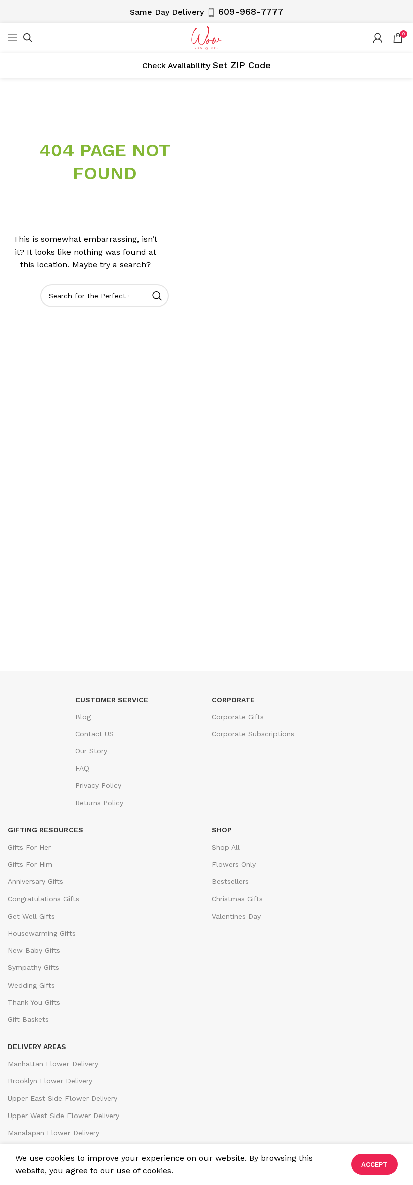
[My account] (378, 38)
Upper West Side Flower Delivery (63, 1115)
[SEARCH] (157, 295)
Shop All (226, 847)
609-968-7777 (250, 11)
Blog (83, 717)
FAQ (82, 768)
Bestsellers (230, 881)
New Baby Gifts (34, 950)
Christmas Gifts (237, 899)
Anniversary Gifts (35, 881)
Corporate (233, 699)
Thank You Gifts (34, 1002)
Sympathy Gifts (33, 967)
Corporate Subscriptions (253, 734)
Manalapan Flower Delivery (53, 1133)
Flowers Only (234, 864)
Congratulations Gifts (43, 899)
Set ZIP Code (242, 65)
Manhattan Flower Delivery (53, 1064)
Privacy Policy (98, 785)
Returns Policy (99, 803)
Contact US (94, 734)
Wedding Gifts (31, 985)
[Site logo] (206, 37)
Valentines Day (236, 916)
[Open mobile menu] (13, 38)
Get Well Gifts (31, 916)
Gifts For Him (30, 864)
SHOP (222, 830)
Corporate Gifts (238, 717)
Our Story (91, 751)
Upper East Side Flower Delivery (62, 1098)
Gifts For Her (29, 847)
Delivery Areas (37, 1046)
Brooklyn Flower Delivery (50, 1081)
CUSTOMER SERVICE (111, 699)
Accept (374, 1164)
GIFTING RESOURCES (45, 830)
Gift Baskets (28, 1019)
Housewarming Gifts (42, 933)
